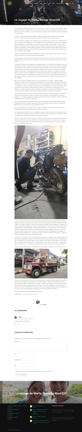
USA (49, 3)
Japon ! (45, 3)
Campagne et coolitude (12, 417)
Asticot (34, 416)
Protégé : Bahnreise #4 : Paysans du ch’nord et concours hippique (40, 411)
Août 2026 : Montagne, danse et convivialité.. (17, 405)
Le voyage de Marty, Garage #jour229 (29, 294)
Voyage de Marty (26, 23)
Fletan (20, 317)
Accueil (31, 3)
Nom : (16, 354)
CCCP (53, 3)
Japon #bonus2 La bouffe (13, 413)
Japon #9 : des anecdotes (13, 409)
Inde (41, 3)
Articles (35, 3)
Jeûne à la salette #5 (41, 416)
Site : (16, 365)
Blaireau (34, 405)
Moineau (34, 409)
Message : (17, 341)
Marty (17, 23)
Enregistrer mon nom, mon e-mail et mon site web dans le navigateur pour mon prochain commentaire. (34, 371)
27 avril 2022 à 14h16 (23, 318)
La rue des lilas (41, 405)
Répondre (31, 318)
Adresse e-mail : (18, 359)
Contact (67, 3)
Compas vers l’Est (60, 3)
